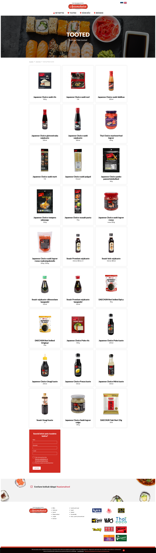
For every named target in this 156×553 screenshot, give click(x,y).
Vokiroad (55, 510)
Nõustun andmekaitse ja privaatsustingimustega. (97, 551)
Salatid (72, 512)
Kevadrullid (73, 514)
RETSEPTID (58, 13)
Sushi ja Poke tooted (78, 40)
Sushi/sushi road (75, 508)
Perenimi (35, 445)
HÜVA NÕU (85, 13)
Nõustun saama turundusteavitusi (44, 463)
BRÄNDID (98, 13)
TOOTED (72, 13)
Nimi (34, 439)
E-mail (34, 451)
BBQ (54, 508)
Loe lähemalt (80, 551)
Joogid (54, 516)
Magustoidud (56, 514)
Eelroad (54, 518)
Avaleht (31, 61)
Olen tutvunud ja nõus (41, 459)
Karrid (54, 512)
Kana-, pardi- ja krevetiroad (77, 516)
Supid (72, 510)
